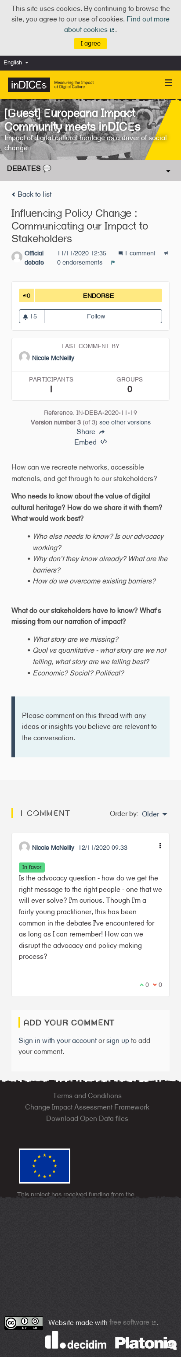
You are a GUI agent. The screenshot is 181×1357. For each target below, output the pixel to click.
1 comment (140, 253)
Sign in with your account (57, 1040)
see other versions (125, 422)
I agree (91, 43)
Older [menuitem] (150, 814)
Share (86, 431)
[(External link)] (146, 1343)
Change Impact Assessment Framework (87, 1107)
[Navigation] (169, 83)
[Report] (113, 262)
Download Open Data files (87, 1118)
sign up (117, 1040)
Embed (86, 442)
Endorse (122, 295)
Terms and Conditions (87, 1096)
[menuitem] (18, 63)
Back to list (33, 194)
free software (133, 1322)
